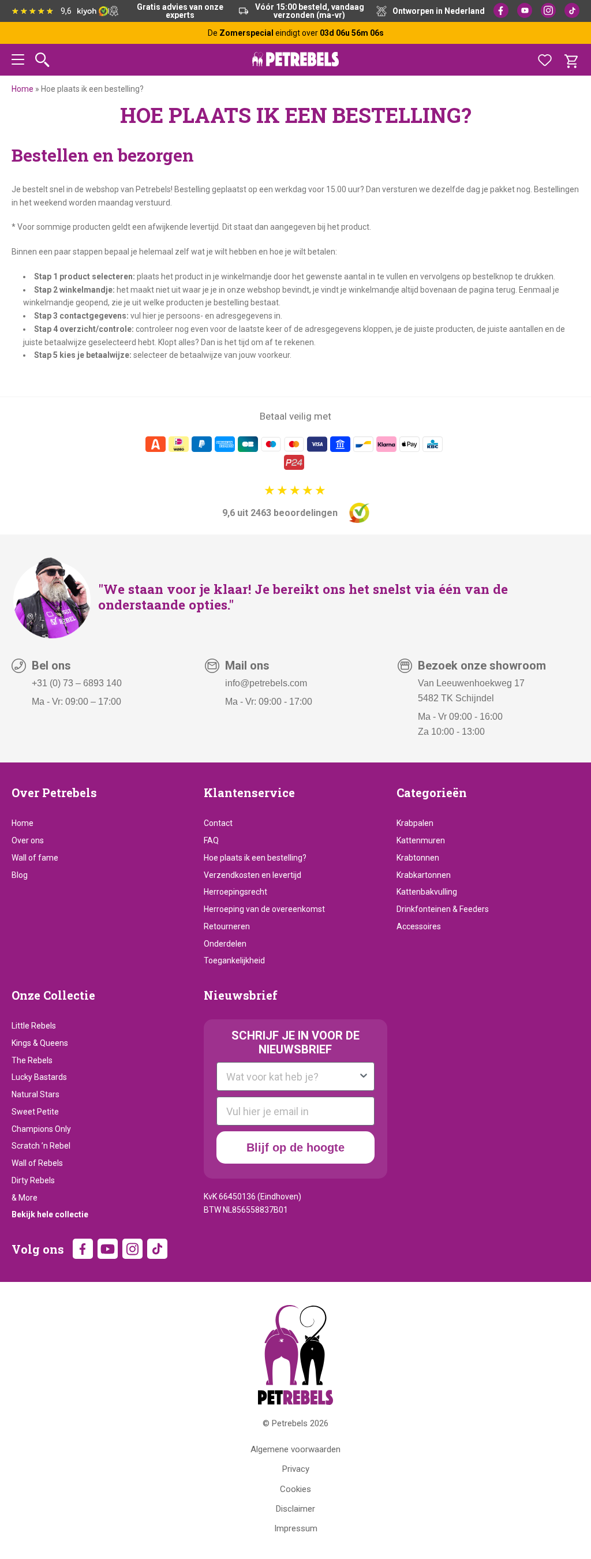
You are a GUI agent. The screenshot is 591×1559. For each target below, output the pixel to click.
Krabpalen (415, 823)
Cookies (295, 1489)
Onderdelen (225, 943)
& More (25, 1197)
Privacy (295, 1469)
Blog (20, 875)
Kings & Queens (40, 1043)
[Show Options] (363, 1076)
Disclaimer (295, 1509)
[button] (18, 61)
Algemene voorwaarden (295, 1449)
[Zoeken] (42, 60)
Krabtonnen (418, 857)
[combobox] (291, 1076)
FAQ (211, 840)
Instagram (548, 10)
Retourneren (227, 926)
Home (22, 89)
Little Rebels (34, 1025)
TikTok (571, 10)
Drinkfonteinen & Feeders (443, 909)
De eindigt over (296, 33)
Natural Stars (35, 1094)
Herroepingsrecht (235, 891)
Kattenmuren (421, 840)
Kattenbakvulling (427, 891)
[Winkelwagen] (570, 60)
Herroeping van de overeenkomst (264, 909)
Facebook (500, 10)
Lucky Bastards (39, 1077)
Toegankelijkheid (234, 960)
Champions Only (41, 1129)
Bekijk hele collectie (50, 1214)
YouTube (524, 10)
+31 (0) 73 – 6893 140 (77, 683)
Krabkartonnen (424, 875)
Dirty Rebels (33, 1180)
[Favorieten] (544, 60)
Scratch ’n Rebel (41, 1145)
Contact (218, 823)
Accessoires (419, 926)
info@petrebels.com (266, 683)
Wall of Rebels (37, 1163)
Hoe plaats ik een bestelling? (255, 857)
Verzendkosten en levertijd (252, 875)
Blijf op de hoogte (295, 1147)
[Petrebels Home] (295, 1355)
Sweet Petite (35, 1111)
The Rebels (32, 1060)
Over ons (28, 840)
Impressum (295, 1528)
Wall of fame (35, 857)
